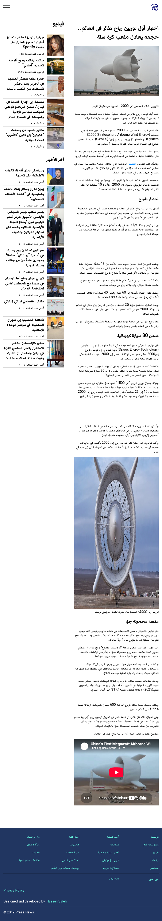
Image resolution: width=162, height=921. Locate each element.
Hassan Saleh (56, 901)
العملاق (132, 163)
